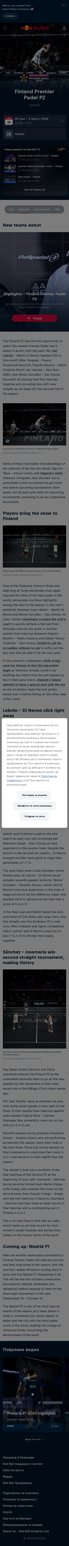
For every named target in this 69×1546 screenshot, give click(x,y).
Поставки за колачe (34, 795)
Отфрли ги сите (35, 816)
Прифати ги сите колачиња (35, 805)
